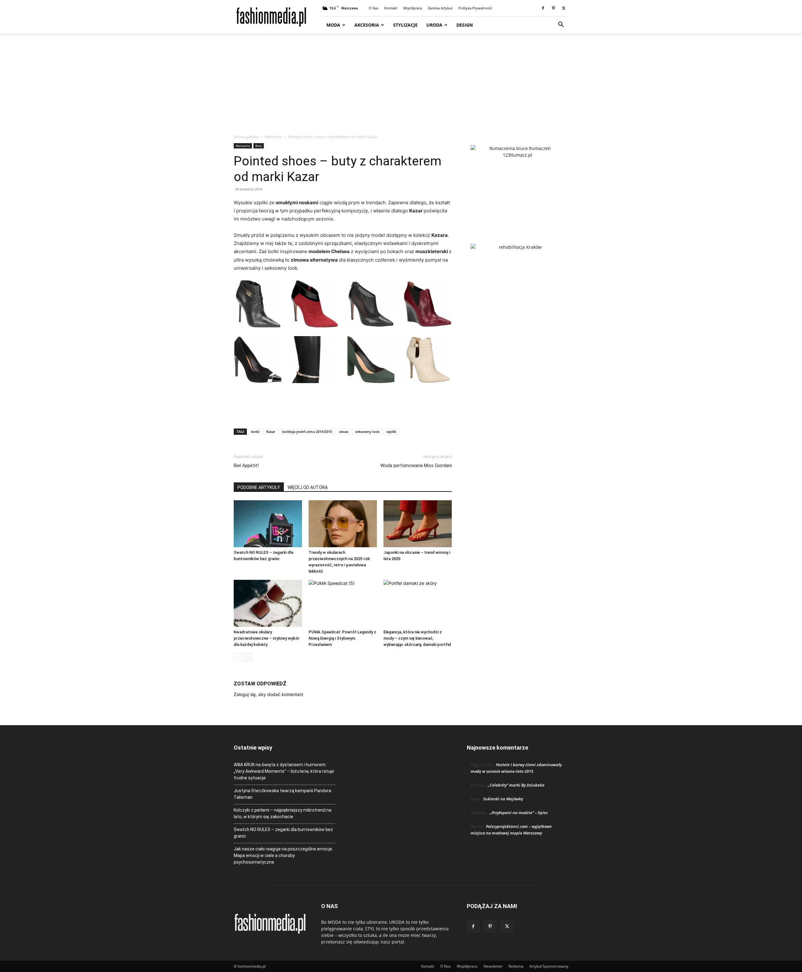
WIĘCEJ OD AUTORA (308, 487)
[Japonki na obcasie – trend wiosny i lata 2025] (417, 523)
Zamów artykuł (440, 8)
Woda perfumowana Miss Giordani (416, 465)
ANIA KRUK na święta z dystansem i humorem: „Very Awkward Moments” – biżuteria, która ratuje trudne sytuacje (284, 771)
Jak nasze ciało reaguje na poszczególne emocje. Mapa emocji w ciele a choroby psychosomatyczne (283, 855)
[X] (563, 8)
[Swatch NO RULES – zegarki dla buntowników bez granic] (268, 523)
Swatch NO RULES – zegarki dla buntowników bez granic (283, 833)
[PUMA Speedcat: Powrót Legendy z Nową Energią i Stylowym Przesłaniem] (343, 603)
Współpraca (412, 8)
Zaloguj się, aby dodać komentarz (269, 694)
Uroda (434, 25)
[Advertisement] (401, 87)
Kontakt (390, 8)
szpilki (391, 431)
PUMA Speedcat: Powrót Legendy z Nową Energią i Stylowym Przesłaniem (342, 638)
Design (464, 25)
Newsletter (493, 966)
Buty (258, 145)
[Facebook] (543, 8)
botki (255, 431)
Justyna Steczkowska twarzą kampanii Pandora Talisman (282, 794)
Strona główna (246, 136)
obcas (343, 431)
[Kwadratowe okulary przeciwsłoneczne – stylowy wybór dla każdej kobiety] (268, 603)
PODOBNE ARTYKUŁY (258, 487)
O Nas (373, 8)
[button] (560, 25)
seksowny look (367, 431)
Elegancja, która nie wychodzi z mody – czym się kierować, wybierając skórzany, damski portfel (417, 638)
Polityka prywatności (475, 8)
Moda (333, 25)
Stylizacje (405, 25)
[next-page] (248, 657)
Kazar (270, 431)
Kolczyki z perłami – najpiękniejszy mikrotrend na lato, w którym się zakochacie (282, 813)
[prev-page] (238, 657)
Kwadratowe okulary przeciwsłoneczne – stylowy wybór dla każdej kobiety (266, 638)
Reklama (515, 966)
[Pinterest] (553, 8)
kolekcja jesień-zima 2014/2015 (307, 431)
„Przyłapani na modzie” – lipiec (519, 812)
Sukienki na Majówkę (503, 799)
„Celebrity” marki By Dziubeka (516, 785)
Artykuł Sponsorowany (548, 966)
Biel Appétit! (246, 465)
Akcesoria (366, 25)
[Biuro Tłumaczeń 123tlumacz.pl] (517, 184)
